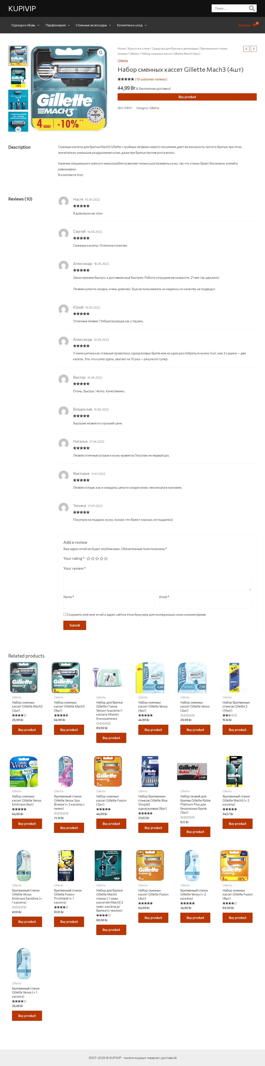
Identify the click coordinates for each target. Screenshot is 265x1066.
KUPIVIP (22, 8)
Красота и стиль (138, 48)
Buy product (187, 97)
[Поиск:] (231, 8)
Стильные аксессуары (91, 25)
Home (121, 48)
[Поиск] (252, 8)
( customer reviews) (151, 79)
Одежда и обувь (23, 25)
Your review (74, 568)
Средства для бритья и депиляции (175, 48)
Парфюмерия (56, 25)
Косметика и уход (130, 25)
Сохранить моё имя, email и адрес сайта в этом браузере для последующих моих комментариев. (136, 614)
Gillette (134, 54)
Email (164, 597)
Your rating (74, 558)
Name (68, 597)
